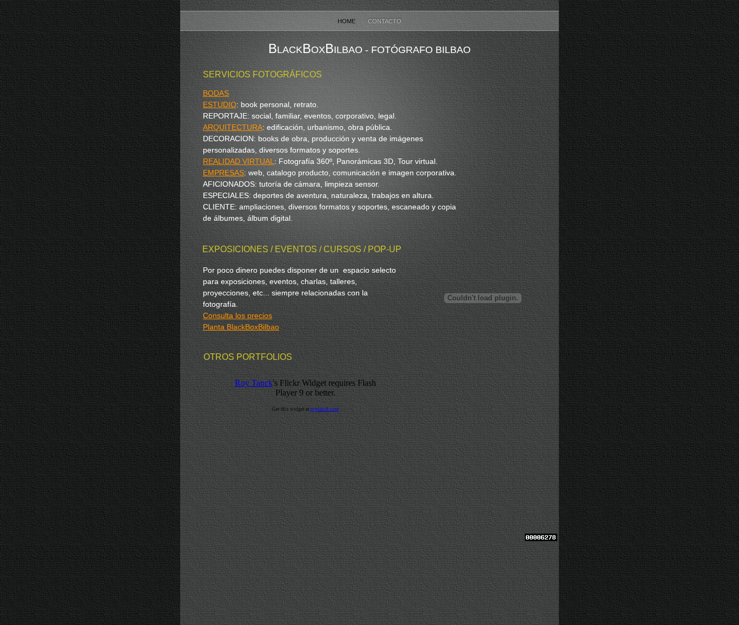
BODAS (216, 93)
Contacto (384, 21)
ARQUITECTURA (232, 127)
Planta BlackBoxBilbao (241, 327)
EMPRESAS (223, 172)
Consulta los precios (237, 315)
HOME (347, 21)
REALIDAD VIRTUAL (238, 161)
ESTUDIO (219, 104)
